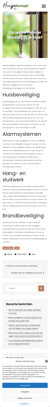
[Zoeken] (41, 288)
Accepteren (25, 385)
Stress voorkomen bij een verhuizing (22, 266)
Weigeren (25, 392)
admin (9, 254)
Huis (33, 254)
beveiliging (8, 248)
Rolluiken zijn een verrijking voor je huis (26, 273)
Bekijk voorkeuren (25, 398)
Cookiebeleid (23, 404)
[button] (46, 361)
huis (16, 248)
